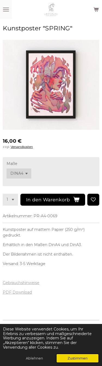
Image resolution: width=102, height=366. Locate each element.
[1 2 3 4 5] (10, 200)
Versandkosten (22, 147)
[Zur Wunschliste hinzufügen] (93, 200)
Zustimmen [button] (77, 358)
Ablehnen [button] (34, 358)
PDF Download (17, 292)
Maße (12, 163)
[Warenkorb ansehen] (96, 9)
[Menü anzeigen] (6, 9)
